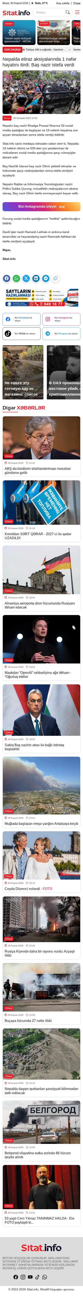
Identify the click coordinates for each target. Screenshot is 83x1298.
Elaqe (76, 3)
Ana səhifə (62, 3)
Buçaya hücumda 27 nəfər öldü (28, 1021)
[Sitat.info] (16, 12)
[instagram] (23, 1277)
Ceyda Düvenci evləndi (28, 889)
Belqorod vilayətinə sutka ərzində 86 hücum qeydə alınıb (38, 1155)
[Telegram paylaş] (46, 278)
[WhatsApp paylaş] (16, 278)
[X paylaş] (26, 278)
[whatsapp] (44, 1277)
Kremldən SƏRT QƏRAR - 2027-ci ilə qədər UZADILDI (38, 536)
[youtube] (30, 1277)
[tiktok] (37, 1277)
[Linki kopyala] (56, 278)
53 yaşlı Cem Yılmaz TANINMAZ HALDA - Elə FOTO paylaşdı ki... (39, 1220)
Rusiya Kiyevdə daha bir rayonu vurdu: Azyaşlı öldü (40, 953)
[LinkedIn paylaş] (36, 278)
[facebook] (15, 1277)
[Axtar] (67, 12)
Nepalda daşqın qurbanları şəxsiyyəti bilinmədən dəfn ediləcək (41, 1091)
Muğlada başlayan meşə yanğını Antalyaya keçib (41, 823)
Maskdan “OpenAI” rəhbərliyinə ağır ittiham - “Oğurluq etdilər (38, 674)
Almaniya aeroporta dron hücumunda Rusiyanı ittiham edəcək (40, 605)
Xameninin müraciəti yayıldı (63, 49)
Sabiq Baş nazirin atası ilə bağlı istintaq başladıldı (34, 747)
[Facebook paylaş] (7, 278)
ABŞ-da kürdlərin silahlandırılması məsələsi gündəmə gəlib (38, 470)
